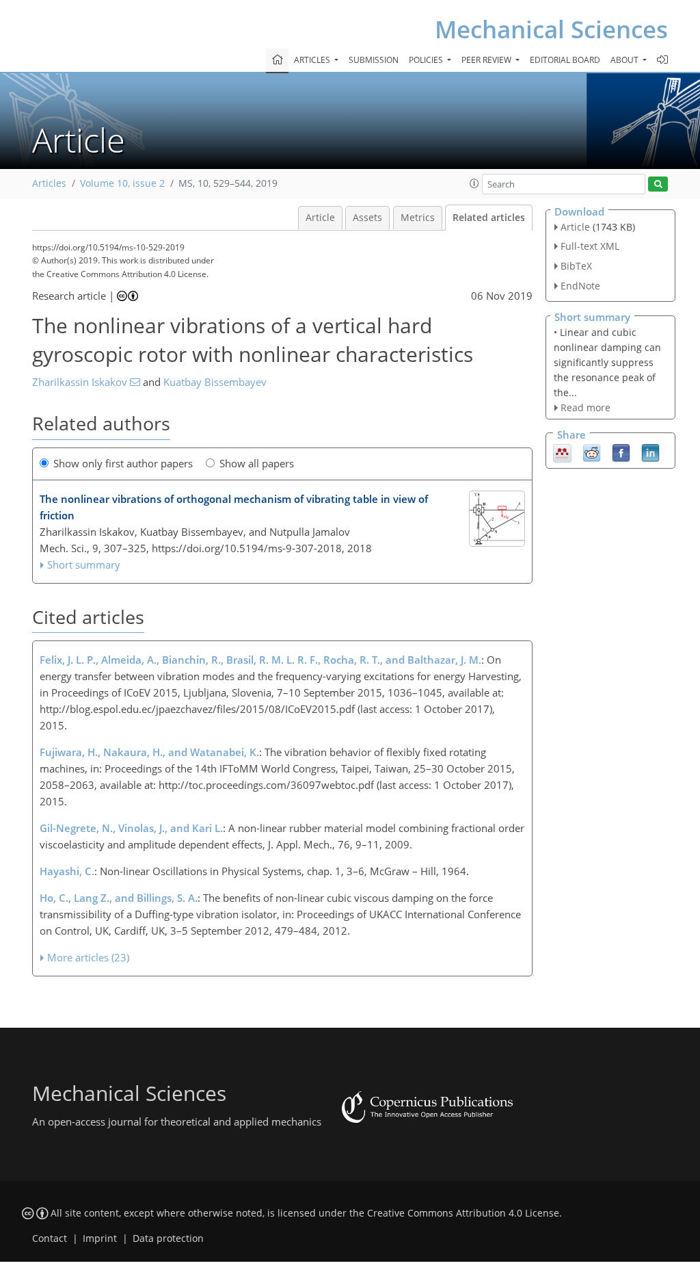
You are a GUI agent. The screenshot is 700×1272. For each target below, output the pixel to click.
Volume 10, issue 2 (122, 183)
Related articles (489, 217)
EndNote (580, 285)
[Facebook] (621, 452)
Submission (374, 60)
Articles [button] (313, 60)
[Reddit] (591, 452)
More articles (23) (88, 957)
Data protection (168, 1238)
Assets (367, 217)
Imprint (100, 1238)
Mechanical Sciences (551, 29)
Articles (49, 183)
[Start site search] (658, 184)
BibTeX (576, 265)
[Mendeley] (562, 452)
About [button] (625, 60)
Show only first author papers (123, 463)
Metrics (418, 217)
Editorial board (565, 60)
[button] (474, 183)
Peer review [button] (487, 60)
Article (320, 217)
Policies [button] (427, 60)
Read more (585, 407)
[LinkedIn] (650, 452)
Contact (49, 1238)
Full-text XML (590, 245)
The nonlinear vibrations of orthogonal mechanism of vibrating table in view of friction (234, 507)
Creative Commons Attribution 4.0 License (463, 1213)
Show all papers (256, 463)
